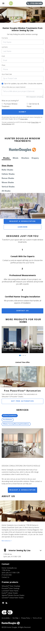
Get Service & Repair (33, 105)
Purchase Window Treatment (9, 105)
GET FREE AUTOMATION (22, 401)
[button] (3, 3)
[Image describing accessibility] (7, 612)
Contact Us (22, 311)
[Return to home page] (13, 3)
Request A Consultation (22, 221)
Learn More (22, 227)
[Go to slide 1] (20, 355)
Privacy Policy (35, 122)
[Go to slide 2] (21, 355)
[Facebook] (3, 602)
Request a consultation (22, 490)
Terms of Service (6, 124)
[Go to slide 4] (25, 355)
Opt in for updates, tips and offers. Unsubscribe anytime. (23, 84)
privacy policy (24, 119)
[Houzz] (6, 602)
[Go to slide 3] (23, 355)
